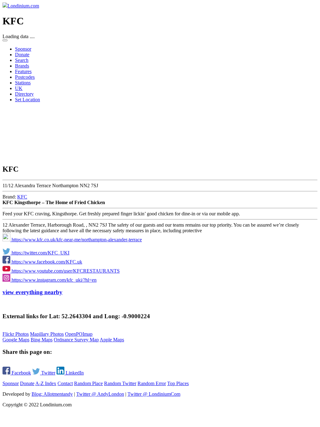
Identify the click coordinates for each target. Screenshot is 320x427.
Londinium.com (23, 5)
